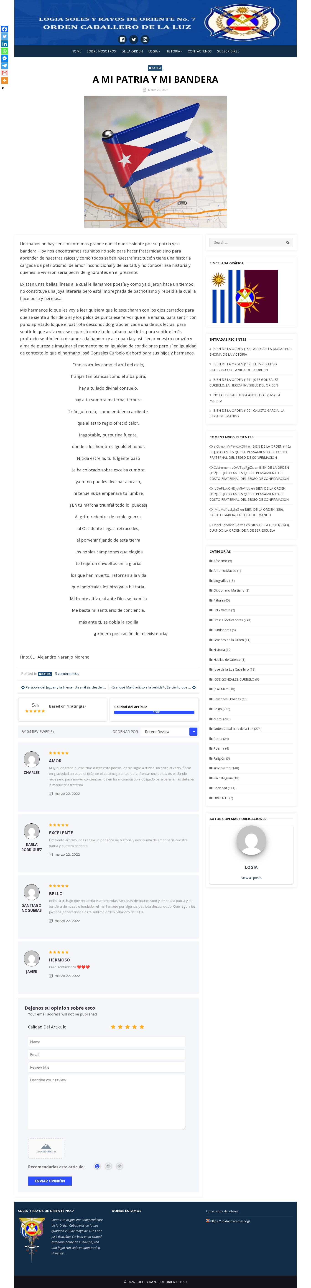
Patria (156, 67)
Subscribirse (228, 51)
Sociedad (220, 788)
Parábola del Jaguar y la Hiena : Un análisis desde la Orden (65, 687)
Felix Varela (222, 610)
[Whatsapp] (4, 51)
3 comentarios (67, 673)
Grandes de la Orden (229, 640)
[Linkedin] (4, 43)
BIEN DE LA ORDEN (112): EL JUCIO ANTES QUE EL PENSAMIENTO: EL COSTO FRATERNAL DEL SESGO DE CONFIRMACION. (250, 452)
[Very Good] (134, 1027)
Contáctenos (200, 51)
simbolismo (222, 768)
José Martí (221, 689)
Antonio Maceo (225, 570)
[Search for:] (251, 242)
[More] (4, 80)
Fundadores (222, 630)
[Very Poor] (113, 1027)
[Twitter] (4, 36)
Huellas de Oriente (227, 659)
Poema (219, 748)
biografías (221, 580)
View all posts (251, 878)
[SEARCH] (287, 242)
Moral (218, 719)
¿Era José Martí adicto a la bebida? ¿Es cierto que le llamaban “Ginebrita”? (153, 687)
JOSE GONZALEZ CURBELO (234, 679)
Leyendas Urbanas (227, 699)
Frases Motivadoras (228, 620)
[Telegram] (4, 65)
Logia (153, 51)
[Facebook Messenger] (4, 58)
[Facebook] (4, 29)
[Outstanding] (141, 1027)
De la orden (132, 51)
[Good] (127, 1027)
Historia (173, 51)
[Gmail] (4, 72)
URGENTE (221, 798)
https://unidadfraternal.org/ (229, 1221)
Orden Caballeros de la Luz (233, 728)
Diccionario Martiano (229, 590)
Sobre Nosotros (101, 51)
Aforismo (220, 561)
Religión (219, 758)
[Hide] (3, 88)
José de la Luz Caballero (231, 669)
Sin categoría (223, 778)
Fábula (218, 600)
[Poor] (120, 1027)
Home (76, 51)
